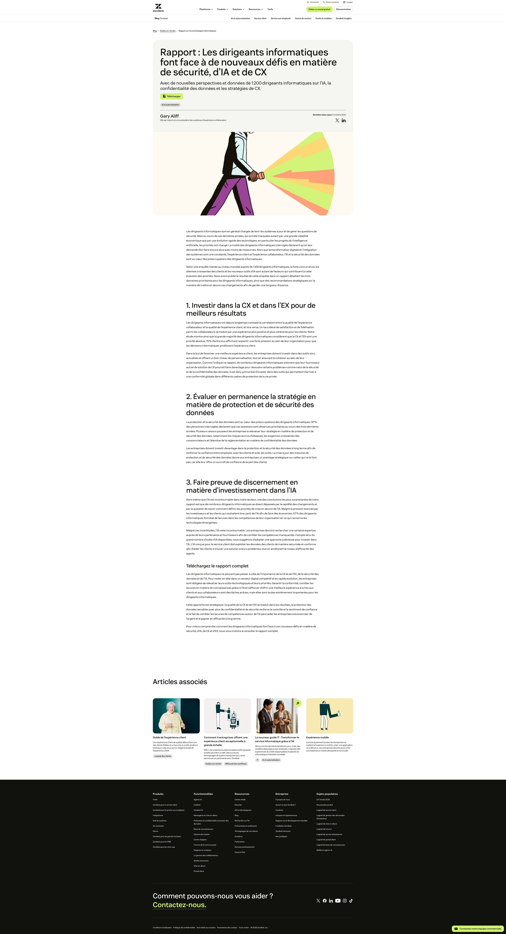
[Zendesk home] (159, 8)
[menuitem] (348, 2)
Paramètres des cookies (227, 927)
